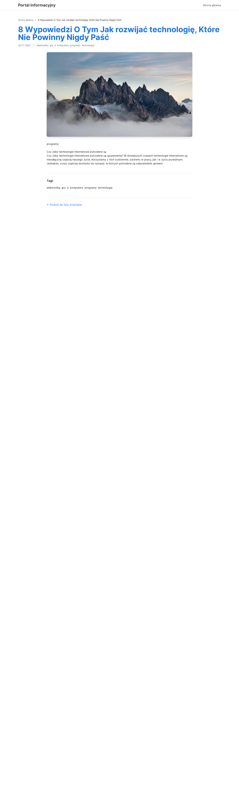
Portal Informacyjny (37, 5)
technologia (88, 45)
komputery (63, 45)
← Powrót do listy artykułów (64, 204)
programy (75, 45)
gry (51, 45)
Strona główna (212, 5)
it (55, 45)
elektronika (42, 45)
